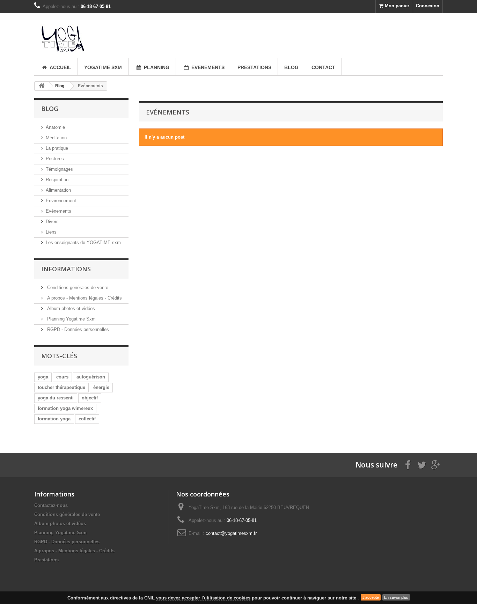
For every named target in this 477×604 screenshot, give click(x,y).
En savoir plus (396, 597)
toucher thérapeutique (61, 387)
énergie (101, 387)
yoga (43, 377)
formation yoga (54, 418)
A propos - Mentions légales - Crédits (84, 298)
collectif (87, 418)
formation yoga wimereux (65, 408)
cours (62, 377)
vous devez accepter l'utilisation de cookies (203, 598)
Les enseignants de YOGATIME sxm (83, 242)
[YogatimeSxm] (98, 36)
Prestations (46, 559)
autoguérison (90, 377)
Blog (59, 85)
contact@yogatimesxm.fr (231, 533)
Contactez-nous (51, 505)
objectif (90, 397)
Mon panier (396, 5)
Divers (52, 221)
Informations (66, 269)
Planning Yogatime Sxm (71, 319)
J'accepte (370, 597)
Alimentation (58, 190)
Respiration (57, 179)
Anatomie (55, 127)
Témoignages (59, 169)
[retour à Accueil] (41, 86)
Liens (51, 232)
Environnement (61, 200)
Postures (55, 158)
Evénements (58, 211)
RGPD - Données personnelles (77, 329)
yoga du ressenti (56, 397)
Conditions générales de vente (77, 287)
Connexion (427, 5)
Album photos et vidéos (70, 308)
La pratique (57, 148)
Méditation (56, 137)
